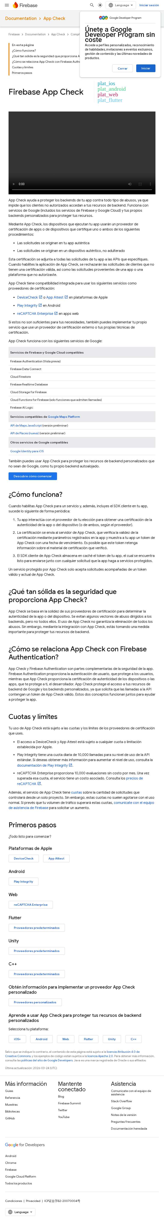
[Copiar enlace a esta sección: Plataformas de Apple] (56, 848)
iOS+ (17, 1039)
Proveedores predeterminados (37, 928)
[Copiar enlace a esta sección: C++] (21, 964)
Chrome (10, 1163)
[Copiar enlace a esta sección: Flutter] (25, 918)
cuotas (76, 792)
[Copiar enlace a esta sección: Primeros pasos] (60, 825)
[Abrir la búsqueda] (92, 5)
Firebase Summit (69, 1103)
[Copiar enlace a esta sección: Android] (29, 871)
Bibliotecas (12, 1111)
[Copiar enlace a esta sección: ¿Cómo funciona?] (66, 495)
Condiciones (13, 1201)
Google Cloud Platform (20, 1176)
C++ (133, 1039)
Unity (112, 1039)
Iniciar (145, 68)
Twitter (62, 1110)
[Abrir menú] (7, 5)
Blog (61, 1096)
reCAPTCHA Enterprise (35, 314)
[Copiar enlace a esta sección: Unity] (23, 941)
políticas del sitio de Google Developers (47, 1060)
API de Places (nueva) (24, 433)
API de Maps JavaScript (26, 425)
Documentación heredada (129, 1128)
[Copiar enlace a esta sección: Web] (22, 894)
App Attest (54, 297)
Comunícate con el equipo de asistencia (131, 1092)
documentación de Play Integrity (42, 765)
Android (41, 1039)
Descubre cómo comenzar (33, 476)
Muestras (11, 1104)
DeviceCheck (27, 297)
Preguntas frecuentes (125, 1122)
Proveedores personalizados (35, 1002)
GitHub (10, 1118)
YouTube (63, 1117)
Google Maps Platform (64, 417)
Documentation (21, 18)
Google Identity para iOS (27, 451)
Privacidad (33, 1201)
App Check (54, 18)
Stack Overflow (121, 1101)
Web (65, 1039)
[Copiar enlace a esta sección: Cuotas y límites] (61, 717)
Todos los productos (18, 1183)
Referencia (12, 1098)
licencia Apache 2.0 (100, 1056)
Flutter (88, 1039)
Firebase (14, 34)
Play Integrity (27, 305)
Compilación (79, 34)
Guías (9, 1091)
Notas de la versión (123, 1115)
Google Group (121, 1108)
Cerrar (122, 68)
